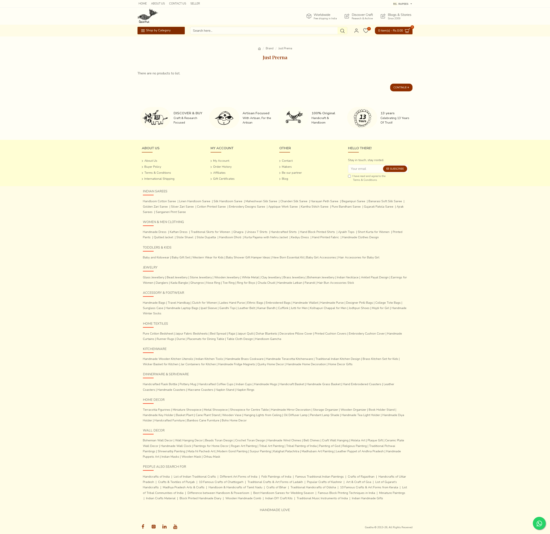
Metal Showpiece (216, 410)
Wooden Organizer (353, 410)
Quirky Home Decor (270, 364)
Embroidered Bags (278, 303)
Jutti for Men (299, 308)
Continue (400, 87)
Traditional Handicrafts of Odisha (313, 487)
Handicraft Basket (292, 384)
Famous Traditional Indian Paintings (319, 477)
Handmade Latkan (289, 283)
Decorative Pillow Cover (296, 334)
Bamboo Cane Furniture (203, 420)
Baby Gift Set (181, 257)
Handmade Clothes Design (360, 237)
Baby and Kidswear (156, 257)
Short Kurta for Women (374, 232)
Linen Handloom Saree (194, 201)
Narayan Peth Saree (324, 201)
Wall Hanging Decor (189, 440)
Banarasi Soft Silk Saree (385, 201)
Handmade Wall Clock (176, 446)
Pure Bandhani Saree (346, 207)
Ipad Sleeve (209, 308)
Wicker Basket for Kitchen (161, 364)
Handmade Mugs (265, 384)
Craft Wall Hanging (335, 440)
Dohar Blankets (266, 334)
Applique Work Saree (283, 207)
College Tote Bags (388, 303)
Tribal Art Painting (271, 446)
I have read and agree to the (368, 178)
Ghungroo (197, 283)
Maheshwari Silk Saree (261, 201)
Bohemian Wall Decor (158, 440)
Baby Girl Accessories (321, 257)
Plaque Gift (375, 440)
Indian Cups (244, 384)
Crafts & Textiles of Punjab (176, 482)
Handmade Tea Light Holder (361, 415)
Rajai (232, 334)
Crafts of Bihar (276, 487)
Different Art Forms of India (238, 477)
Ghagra (238, 232)
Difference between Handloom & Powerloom (218, 493)
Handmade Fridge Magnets (236, 364)
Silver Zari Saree (182, 207)
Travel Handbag (179, 303)
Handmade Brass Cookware (244, 359)
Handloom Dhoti (230, 237)
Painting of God (329, 446)
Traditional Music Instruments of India (322, 498)
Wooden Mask (191, 457)
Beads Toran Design (219, 440)
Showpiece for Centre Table (249, 410)
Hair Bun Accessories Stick (335, 283)
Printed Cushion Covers (331, 334)
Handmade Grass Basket (324, 384)
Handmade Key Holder (158, 415)
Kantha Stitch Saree (314, 207)
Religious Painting (354, 446)
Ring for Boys (246, 283)
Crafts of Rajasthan (361, 477)
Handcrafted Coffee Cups (216, 384)
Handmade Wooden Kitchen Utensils (168, 359)
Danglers (162, 283)
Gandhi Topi (227, 308)
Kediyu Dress (300, 237)
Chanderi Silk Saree (293, 201)
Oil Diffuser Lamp (296, 415)
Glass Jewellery (153, 277)
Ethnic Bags (255, 303)
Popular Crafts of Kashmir (324, 482)
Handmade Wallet (305, 303)
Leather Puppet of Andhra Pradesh (360, 451)
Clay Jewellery (271, 277)
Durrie (181, 339)
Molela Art (358, 440)
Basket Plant (184, 415)
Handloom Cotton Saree (159, 201)
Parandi (310, 283)
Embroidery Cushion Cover (367, 334)
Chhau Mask (211, 457)
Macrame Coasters (200, 390)
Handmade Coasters (171, 390)
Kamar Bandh (266, 308)
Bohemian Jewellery (321, 277)
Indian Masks (170, 457)
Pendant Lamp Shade (324, 415)
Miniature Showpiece (187, 410)
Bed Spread (218, 334)
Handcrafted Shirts (284, 232)
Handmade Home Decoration (306, 364)
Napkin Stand (225, 390)
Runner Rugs (165, 339)
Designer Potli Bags (359, 303)
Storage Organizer (325, 410)
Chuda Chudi (266, 283)
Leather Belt (246, 308)
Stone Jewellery (201, 277)
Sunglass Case (153, 308)
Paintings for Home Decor (211, 446)
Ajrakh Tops (346, 232)
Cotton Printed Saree (211, 207)
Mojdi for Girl (380, 308)
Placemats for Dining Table (205, 339)
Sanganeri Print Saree (171, 212)
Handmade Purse (332, 303)
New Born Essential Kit (288, 257)
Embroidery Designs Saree (247, 207)
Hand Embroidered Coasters (362, 384)
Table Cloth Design (240, 339)
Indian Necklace (348, 277)
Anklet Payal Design (375, 277)
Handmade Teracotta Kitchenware (289, 359)
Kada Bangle (179, 283)
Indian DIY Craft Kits (279, 498)
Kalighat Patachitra (286, 451)
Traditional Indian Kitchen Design (337, 359)
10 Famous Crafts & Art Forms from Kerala (369, 487)
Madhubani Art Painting (318, 451)
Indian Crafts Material (161, 498)
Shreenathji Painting (171, 451)
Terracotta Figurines (156, 410)
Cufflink (283, 308)
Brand (269, 48)
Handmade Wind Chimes (284, 440)
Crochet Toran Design (250, 440)
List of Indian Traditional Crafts (195, 477)
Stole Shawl (184, 237)
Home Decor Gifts (340, 364)
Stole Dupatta (206, 237)
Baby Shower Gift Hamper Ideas (248, 257)
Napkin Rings (245, 390)
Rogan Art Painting (244, 446)
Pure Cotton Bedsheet (158, 334)
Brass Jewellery (294, 277)
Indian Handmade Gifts (367, 498)
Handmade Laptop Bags (182, 308)
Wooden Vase (231, 415)
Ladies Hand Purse (232, 303)
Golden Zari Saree (155, 207)
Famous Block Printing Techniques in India (346, 493)
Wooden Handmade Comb (243, 498)
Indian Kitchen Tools (209, 359)
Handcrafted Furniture (169, 420)
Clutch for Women (204, 303)
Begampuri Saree (353, 201)
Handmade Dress (155, 232)
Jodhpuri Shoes (359, 308)
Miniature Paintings (392, 493)
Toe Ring (229, 283)
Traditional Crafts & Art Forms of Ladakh (275, 482)
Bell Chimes (312, 440)
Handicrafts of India (156, 477)
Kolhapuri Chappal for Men (328, 308)
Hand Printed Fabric (325, 237)
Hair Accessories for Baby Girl (358, 257)
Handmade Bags (154, 303)
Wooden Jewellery (227, 277)
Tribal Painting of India (301, 446)
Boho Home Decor (234, 420)
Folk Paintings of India (276, 477)
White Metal (250, 277)
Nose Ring (213, 283)
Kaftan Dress (179, 232)
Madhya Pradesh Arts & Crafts (184, 487)
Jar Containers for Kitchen (198, 364)
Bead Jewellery (177, 277)
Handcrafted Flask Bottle (160, 384)
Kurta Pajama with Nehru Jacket (266, 237)
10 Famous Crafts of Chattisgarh (221, 482)
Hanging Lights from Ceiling (262, 415)
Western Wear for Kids (208, 257)
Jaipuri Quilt (246, 334)
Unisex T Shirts (257, 232)
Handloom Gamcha (268, 339)
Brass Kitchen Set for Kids (380, 359)
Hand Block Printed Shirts (317, 232)
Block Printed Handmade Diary (200, 498)
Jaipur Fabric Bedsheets (192, 334)
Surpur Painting (260, 451)
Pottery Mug (188, 384)
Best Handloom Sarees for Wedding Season (283, 493)
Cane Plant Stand (208, 415)
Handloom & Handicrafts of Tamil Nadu (235, 487)
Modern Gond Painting (232, 451)
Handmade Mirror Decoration (291, 410)
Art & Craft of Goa (358, 482)
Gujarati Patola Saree (378, 207)
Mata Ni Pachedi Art (201, 451)
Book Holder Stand (382, 410)
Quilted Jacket (163, 237)
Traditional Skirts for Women (210, 232)
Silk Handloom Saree (228, 201)
